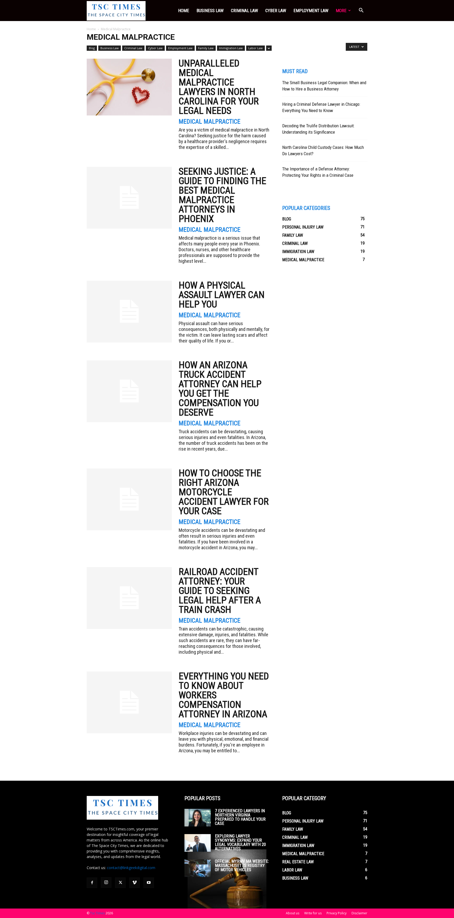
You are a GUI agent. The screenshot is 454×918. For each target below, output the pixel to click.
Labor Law (255, 48)
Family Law (206, 48)
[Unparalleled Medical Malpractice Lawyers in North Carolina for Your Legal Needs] (129, 87)
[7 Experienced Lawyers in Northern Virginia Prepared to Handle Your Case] (197, 817)
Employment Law (310, 10)
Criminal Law (244, 10)
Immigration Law (231, 48)
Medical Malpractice (209, 121)
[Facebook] (92, 882)
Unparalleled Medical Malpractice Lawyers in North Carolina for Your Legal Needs (219, 87)
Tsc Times (97, 913)
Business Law (210, 10)
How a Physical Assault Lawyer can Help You (222, 295)
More (341, 10)
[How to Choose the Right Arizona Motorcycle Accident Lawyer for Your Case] (129, 499)
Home (183, 10)
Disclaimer (359, 913)
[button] (361, 10)
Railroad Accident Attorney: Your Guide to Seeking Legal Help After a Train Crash (220, 590)
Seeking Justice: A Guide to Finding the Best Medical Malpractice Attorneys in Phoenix (222, 195)
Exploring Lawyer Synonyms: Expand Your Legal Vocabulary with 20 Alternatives (240, 842)
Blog (92, 48)
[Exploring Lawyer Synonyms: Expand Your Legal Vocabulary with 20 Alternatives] (197, 843)
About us (292, 913)
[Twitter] (120, 882)
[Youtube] (148, 882)
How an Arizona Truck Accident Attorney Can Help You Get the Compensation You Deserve (220, 389)
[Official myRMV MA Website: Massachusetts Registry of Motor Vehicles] (197, 868)
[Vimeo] (134, 882)
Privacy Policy (337, 913)
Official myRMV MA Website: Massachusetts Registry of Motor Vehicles (242, 865)
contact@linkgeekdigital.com (131, 867)
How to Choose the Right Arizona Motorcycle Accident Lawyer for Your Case (224, 492)
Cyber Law (275, 10)
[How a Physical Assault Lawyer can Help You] (129, 311)
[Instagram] (106, 882)
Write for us (313, 913)
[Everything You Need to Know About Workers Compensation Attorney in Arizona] (129, 702)
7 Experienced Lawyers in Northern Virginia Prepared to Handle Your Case (240, 817)
